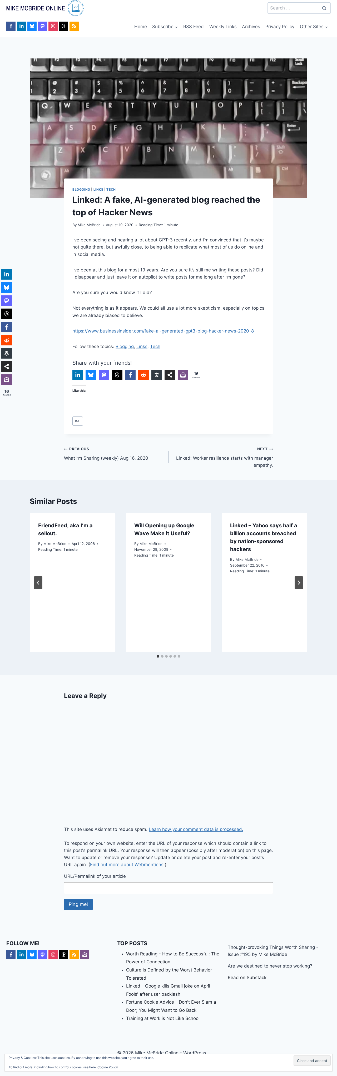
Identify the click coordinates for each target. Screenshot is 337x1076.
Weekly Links (223, 26)
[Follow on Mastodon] (42, 26)
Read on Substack (247, 977)
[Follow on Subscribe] (84, 954)
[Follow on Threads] (63, 26)
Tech (111, 189)
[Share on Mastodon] (104, 375)
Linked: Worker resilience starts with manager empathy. (224, 457)
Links (98, 189)
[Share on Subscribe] (183, 375)
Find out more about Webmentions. (127, 864)
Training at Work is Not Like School (163, 1018)
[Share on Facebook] (130, 375)
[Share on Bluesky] (91, 375)
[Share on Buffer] (156, 375)
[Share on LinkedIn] (77, 375)
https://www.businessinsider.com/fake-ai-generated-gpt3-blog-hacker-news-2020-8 (163, 331)
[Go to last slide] (38, 582)
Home (140, 26)
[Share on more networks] (170, 375)
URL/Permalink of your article (95, 876)
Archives (251, 26)
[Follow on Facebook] (11, 26)
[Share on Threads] (117, 375)
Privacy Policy (279, 26)
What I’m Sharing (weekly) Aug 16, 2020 (106, 454)
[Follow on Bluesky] (32, 26)
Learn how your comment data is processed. (196, 829)
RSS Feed (193, 26)
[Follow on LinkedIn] (21, 26)
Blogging (81, 189)
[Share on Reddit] (143, 375)
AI (78, 421)
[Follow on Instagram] (53, 26)
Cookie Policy (107, 1067)
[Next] (299, 582)
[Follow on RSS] (74, 26)
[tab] (158, 656)
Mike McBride (89, 225)
